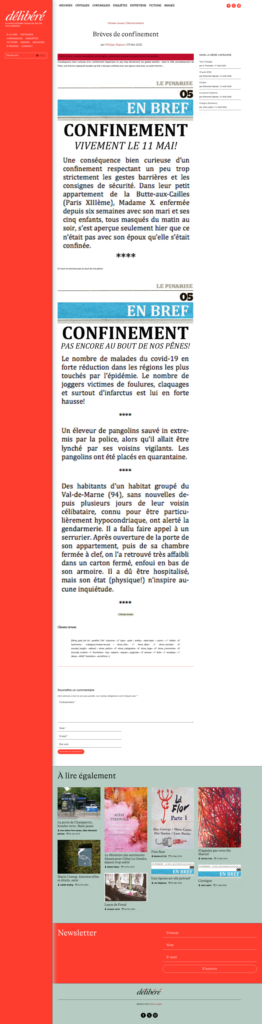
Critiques (26, 35)
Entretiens (138, 6)
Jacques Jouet (113, 909)
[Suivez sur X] (234, 6)
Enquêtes (32, 39)
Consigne (205, 881)
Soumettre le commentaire (71, 752)
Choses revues (116, 23)
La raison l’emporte (208, 93)
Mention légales (156, 1004)
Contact (27, 47)
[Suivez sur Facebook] (229, 6)
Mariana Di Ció (160, 856)
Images (25, 43)
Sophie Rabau (113, 867)
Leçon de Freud (115, 904)
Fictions (12, 43)
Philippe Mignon (115, 44)
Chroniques (15, 39)
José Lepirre (208, 107)
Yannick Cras (206, 859)
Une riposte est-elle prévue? (170, 878)
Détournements (135, 23)
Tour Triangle (205, 62)
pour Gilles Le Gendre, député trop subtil (126, 859)
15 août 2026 (205, 72)
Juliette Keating (66, 885)
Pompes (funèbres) (208, 103)
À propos (13, 47)
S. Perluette (208, 66)
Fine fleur (158, 852)
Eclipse (203, 82)
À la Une (12, 35)
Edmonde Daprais (210, 76)
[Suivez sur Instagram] (239, 6)
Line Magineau (160, 883)
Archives (38, 43)
